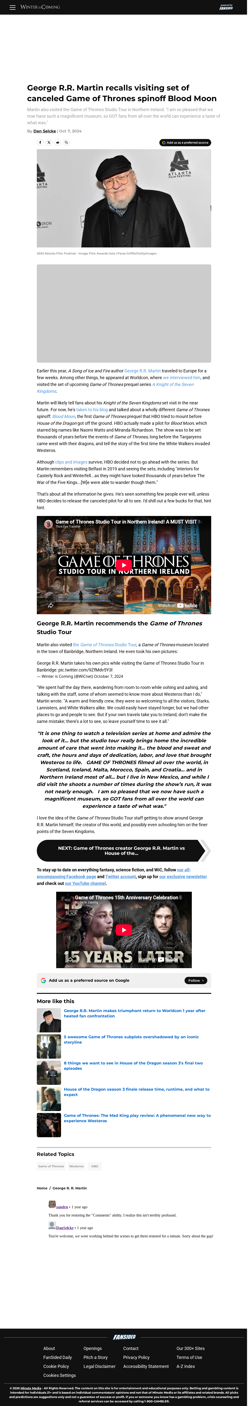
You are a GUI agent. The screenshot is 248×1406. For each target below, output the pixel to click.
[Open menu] (13, 7)
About (49, 1348)
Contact (131, 1348)
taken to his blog (92, 409)
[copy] (66, 142)
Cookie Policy (56, 1366)
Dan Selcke (44, 131)
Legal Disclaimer (100, 1366)
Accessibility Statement (146, 1366)
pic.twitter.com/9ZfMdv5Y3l (85, 669)
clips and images (71, 462)
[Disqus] (133, 1259)
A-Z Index (186, 1366)
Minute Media (31, 1388)
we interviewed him (182, 377)
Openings (93, 1348)
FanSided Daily (57, 1357)
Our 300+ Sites (191, 1348)
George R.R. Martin (142, 370)
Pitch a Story (96, 1357)
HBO (94, 1166)
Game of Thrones (51, 1166)
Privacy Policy (136, 1357)
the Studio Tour (104, 644)
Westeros (76, 1166)
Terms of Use (189, 1357)
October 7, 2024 (108, 676)
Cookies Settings (59, 1375)
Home (42, 1188)
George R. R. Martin (70, 1188)
